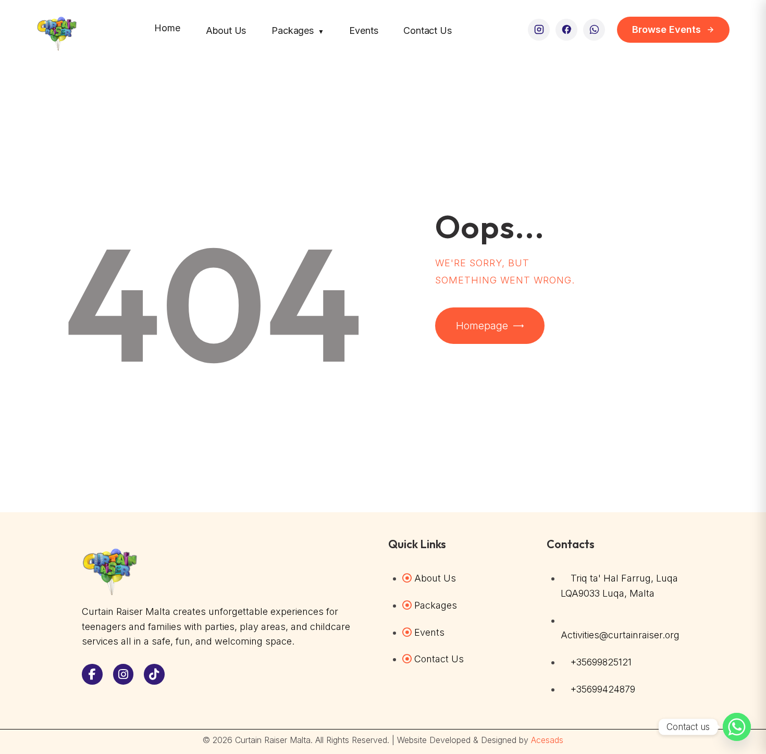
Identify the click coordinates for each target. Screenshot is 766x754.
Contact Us (427, 30)
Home (167, 27)
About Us (226, 30)
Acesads (547, 740)
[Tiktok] (154, 674)
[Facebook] (566, 30)
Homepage (482, 325)
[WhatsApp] (594, 30)
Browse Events (666, 29)
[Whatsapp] (737, 727)
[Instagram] (539, 30)
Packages (297, 30)
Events (363, 30)
